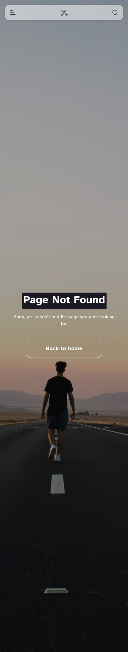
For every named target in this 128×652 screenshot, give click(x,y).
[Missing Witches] (64, 12)
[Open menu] (12, 12)
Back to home (64, 349)
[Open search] (115, 12)
